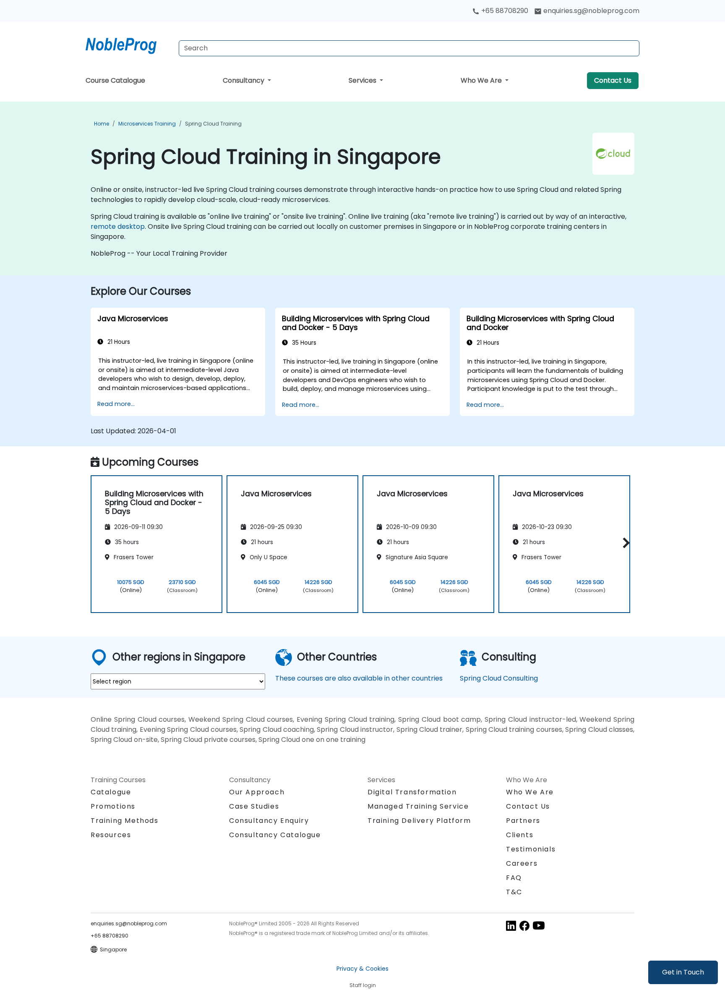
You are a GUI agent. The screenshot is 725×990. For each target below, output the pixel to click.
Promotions (113, 806)
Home (101, 123)
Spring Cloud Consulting (499, 678)
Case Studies (254, 806)
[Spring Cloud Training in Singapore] (129, 44)
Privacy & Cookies (362, 968)
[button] (624, 542)
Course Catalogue (115, 80)
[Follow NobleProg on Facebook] (524, 925)
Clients (519, 835)
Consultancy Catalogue (275, 835)
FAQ (514, 878)
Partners (523, 820)
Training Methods (125, 820)
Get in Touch (683, 972)
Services (363, 80)
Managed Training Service (418, 806)
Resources (111, 835)
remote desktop (118, 226)
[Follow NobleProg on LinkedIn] (511, 925)
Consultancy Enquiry (269, 821)
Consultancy (244, 80)
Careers (521, 863)
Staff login (362, 985)
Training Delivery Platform (419, 820)
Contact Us (612, 80)
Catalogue (111, 792)
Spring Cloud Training (213, 123)
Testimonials (530, 849)
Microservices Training (147, 123)
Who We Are (482, 80)
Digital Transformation (412, 792)
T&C (514, 892)
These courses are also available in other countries (359, 678)
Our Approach (256, 792)
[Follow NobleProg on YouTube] (539, 925)
